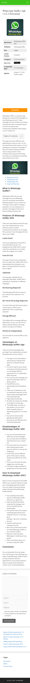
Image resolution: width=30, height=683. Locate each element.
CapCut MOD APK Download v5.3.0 (14, 647)
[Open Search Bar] (27, 2)
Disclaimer (6, 661)
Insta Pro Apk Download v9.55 (13, 644)
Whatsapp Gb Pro (12, 177)
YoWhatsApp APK (12, 182)
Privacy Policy (7, 666)
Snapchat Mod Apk (13, 184)
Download (15, 110)
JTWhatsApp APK (12, 180)
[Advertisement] (15, 93)
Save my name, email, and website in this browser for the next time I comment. (15, 613)
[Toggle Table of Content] (20, 136)
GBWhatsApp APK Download (12, 641)
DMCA (5, 664)
